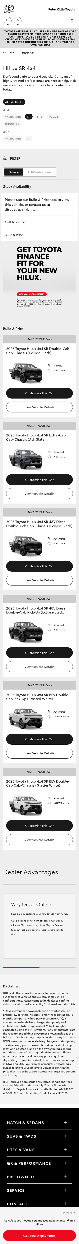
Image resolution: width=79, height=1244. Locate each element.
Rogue (53, 116)
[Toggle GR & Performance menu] (65, 1163)
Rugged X (12, 124)
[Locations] (17, 21)
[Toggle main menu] (71, 21)
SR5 (39, 116)
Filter (15, 158)
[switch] (29, 172)
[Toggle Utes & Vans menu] (65, 1149)
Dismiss (67, 1212)
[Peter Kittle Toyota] (9, 9)
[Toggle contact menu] (65, 1176)
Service (16, 1190)
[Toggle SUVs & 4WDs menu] (65, 1136)
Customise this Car (39, 393)
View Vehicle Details (39, 407)
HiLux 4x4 (18, 52)
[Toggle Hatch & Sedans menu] (65, 1122)
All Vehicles (14, 102)
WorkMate (13, 116)
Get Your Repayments (39, 1235)
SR (28, 116)
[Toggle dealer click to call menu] (8, 21)
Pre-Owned (20, 1176)
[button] (17, 235)
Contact (17, 1203)
